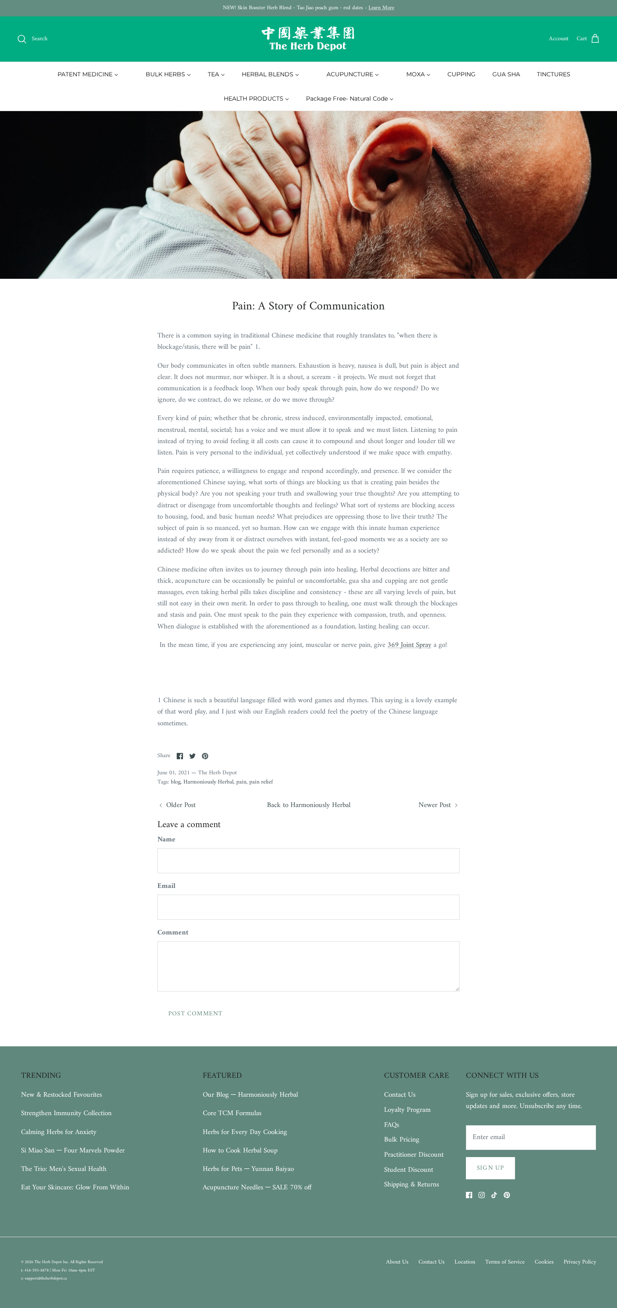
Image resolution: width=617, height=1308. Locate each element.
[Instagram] (481, 1195)
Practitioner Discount (414, 1155)
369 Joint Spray (409, 645)
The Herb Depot (48, 1262)
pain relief (261, 782)
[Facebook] (469, 1195)
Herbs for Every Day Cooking (245, 1132)
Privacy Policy (580, 1262)
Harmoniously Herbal (208, 782)
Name (166, 840)
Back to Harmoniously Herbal (308, 805)
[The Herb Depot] (308, 39)
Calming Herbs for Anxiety (59, 1132)
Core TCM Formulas (232, 1113)
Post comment (195, 1014)
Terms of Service (505, 1262)
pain (241, 782)
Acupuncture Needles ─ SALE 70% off (257, 1187)
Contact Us (400, 1095)
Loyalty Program (407, 1110)
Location (465, 1262)
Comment (172, 933)
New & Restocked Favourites (61, 1095)
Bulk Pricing (401, 1140)
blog (175, 782)
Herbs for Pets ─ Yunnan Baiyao (248, 1169)
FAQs (391, 1125)
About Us (397, 1262)
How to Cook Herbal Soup (240, 1150)
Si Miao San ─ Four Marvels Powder (73, 1150)
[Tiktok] (494, 1195)
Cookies (544, 1262)
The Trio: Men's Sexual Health (64, 1169)
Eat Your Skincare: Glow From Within (75, 1187)
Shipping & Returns (411, 1184)
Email (166, 887)
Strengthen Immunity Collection (66, 1113)
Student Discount (408, 1170)
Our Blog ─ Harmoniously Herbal (250, 1095)
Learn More (381, 8)
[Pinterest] (507, 1195)
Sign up (490, 1168)
